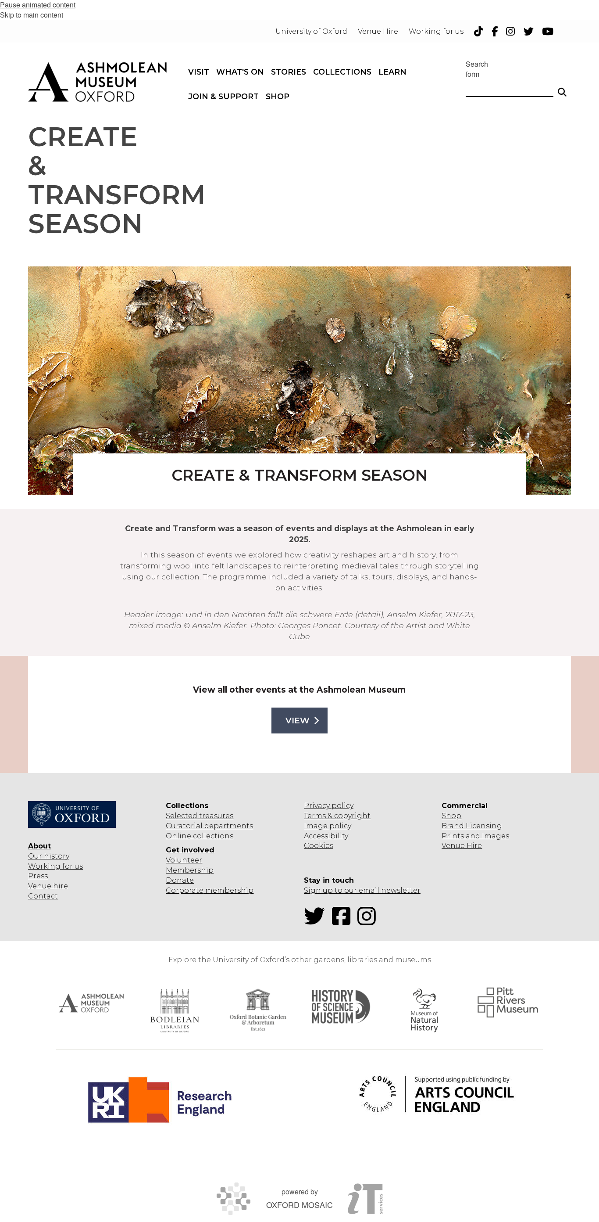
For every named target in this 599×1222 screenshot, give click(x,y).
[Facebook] (344, 921)
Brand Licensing (472, 826)
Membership (190, 870)
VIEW (297, 720)
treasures (215, 816)
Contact (43, 896)
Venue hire (48, 886)
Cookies (318, 845)
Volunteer (184, 860)
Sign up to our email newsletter (362, 890)
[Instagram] (369, 921)
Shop (451, 816)
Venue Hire (462, 845)
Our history (48, 856)
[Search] (562, 88)
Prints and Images (475, 836)
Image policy (327, 826)
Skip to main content (31, 15)
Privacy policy (328, 805)
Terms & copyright (337, 816)
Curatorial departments (209, 826)
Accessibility (326, 836)
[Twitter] (317, 921)
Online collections (199, 836)
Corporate (184, 890)
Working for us (55, 866)
